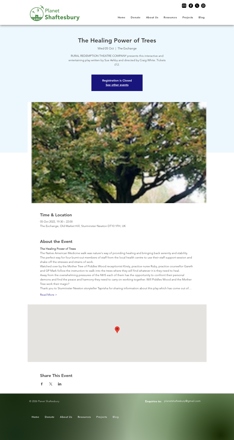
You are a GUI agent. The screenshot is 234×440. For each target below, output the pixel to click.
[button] (152, 17)
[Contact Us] (184, 5)
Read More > (48, 294)
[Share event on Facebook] (42, 383)
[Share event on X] (50, 383)
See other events (117, 85)
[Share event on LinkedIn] (59, 383)
